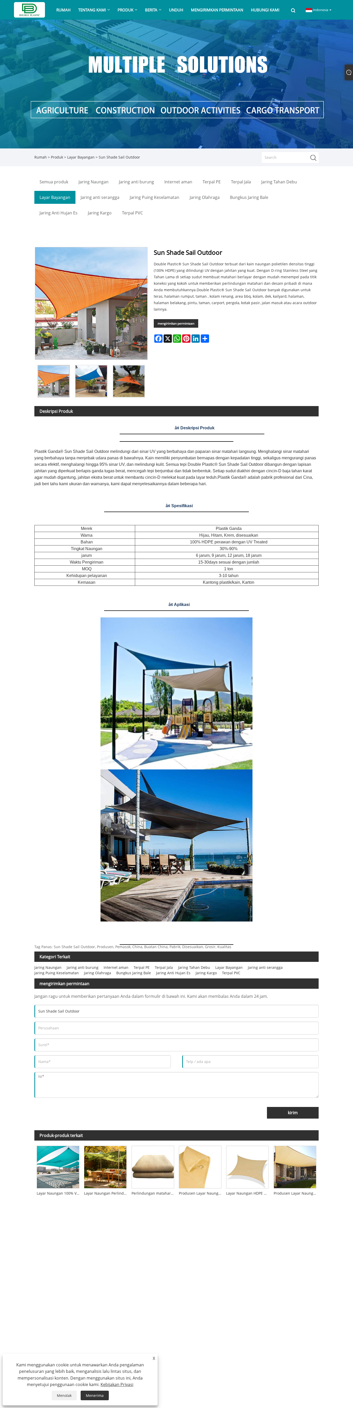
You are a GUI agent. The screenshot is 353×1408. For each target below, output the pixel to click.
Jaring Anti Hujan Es (173, 972)
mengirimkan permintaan (176, 323)
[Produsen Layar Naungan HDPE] (295, 1165)
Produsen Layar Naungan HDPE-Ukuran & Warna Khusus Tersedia (201, 1193)
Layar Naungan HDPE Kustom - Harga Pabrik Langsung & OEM (248, 1193)
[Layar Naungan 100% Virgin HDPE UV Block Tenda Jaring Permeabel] (58, 1165)
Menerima (95, 1395)
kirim (293, 1112)
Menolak (64, 1395)
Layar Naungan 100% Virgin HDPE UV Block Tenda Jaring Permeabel (59, 1193)
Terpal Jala (164, 967)
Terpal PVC (231, 972)
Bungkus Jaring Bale (133, 972)
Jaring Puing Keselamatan (56, 972)
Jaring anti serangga (265, 967)
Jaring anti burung (82, 967)
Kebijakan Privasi (117, 1384)
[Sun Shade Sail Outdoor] (53, 381)
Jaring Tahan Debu (194, 967)
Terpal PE (142, 967)
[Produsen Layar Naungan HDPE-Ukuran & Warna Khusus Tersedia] (200, 1165)
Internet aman (116, 967)
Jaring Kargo (206, 972)
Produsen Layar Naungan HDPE (296, 1193)
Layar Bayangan (81, 157)
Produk (57, 157)
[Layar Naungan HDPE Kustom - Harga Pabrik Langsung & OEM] (247, 1165)
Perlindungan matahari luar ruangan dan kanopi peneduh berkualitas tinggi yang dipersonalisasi (154, 1193)
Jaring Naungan (48, 967)
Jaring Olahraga (97, 972)
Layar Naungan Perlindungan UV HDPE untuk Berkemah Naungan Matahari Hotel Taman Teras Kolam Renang (106, 1193)
